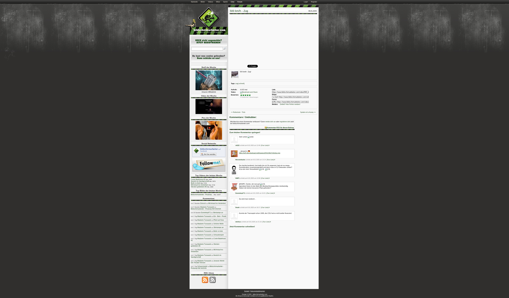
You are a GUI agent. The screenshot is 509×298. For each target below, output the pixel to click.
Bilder (203, 2)
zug (236, 83)
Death (237, 207)
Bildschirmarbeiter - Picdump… (202, 195)
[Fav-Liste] (264, 145)
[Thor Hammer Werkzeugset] (209, 90)
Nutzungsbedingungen (257, 291)
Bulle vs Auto (195, 183)
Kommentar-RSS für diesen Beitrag (280, 128)
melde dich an (270, 122)
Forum (239, 2)
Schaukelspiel (219, 235)
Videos (210, 2)
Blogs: (274, 94)
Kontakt (246, 291)
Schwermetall (202, 266)
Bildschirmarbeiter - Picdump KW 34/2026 (206, 209)
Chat (232, 2)
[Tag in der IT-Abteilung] (209, 114)
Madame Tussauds (207, 207)
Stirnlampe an (218, 213)
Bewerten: (235, 95)
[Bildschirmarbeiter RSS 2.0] (205, 283)
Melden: (275, 104)
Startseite (194, 2)
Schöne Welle (219, 224)
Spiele (225, 2)
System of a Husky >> (308, 112)
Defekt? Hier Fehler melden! (290, 104)
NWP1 (237, 178)
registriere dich (285, 122)
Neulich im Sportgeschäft (200, 181)
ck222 (237, 145)
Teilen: (233, 92)
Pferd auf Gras (219, 220)
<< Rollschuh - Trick (238, 112)
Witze (218, 2)
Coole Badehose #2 (198, 179)
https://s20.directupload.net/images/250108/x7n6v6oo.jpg (259, 153)
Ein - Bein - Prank (220, 216)
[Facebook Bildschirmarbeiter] (209, 157)
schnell (241, 83)
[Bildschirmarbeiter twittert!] (209, 171)
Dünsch (203, 203)
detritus (238, 222)
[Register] (209, 46)
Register (314, 2)
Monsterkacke (240, 159)
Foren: (274, 99)
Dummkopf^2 (240, 193)
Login (306, 2)
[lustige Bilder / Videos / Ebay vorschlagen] (209, 61)
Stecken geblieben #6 (199, 187)
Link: (274, 90)
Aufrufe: (234, 90)
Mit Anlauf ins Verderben (199, 185)
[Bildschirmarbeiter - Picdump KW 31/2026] (209, 140)
